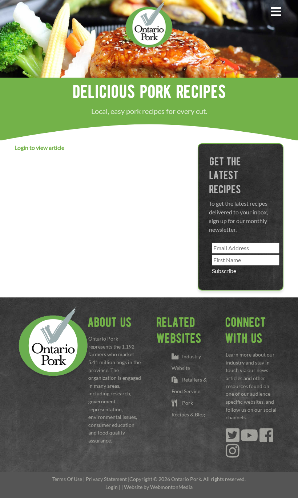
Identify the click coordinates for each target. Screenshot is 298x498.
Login (111, 487)
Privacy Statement (106, 479)
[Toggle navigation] (276, 11)
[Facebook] (266, 439)
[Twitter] (232, 439)
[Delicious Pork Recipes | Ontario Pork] (148, 24)
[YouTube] (249, 439)
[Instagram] (232, 455)
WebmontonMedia (171, 487)
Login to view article (39, 147)
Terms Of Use (67, 479)
